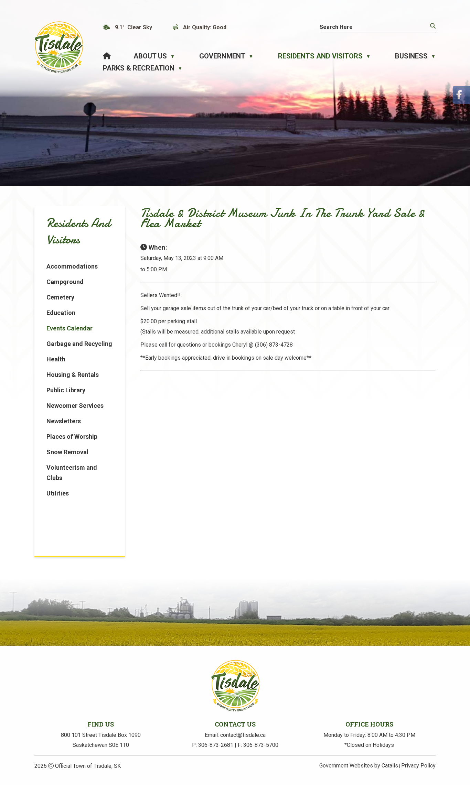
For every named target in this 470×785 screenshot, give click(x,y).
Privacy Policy (418, 765)
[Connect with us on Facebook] (461, 95)
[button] (432, 26)
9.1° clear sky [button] (133, 27)
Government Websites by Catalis (358, 765)
